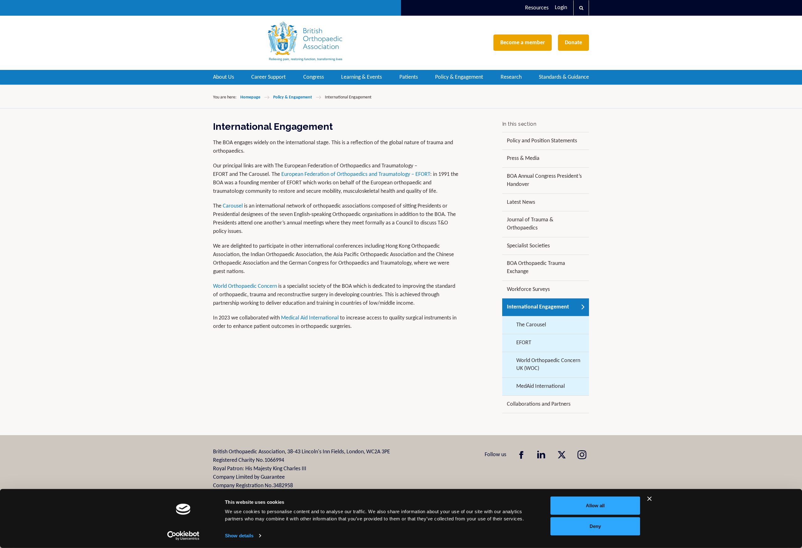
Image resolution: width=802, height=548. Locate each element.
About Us (223, 77)
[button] (581, 8)
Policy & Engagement (459, 77)
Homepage (250, 97)
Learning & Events (361, 77)
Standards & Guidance (564, 77)
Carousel (233, 206)
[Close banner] (649, 499)
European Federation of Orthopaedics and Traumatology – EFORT (355, 174)
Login (561, 8)
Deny (595, 526)
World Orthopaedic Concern (245, 286)
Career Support (268, 77)
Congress (313, 77)
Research (511, 77)
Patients (408, 77)
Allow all (595, 505)
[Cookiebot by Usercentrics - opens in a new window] (183, 535)
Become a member (522, 43)
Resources (537, 8)
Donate (573, 43)
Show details (239, 535)
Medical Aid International (310, 318)
